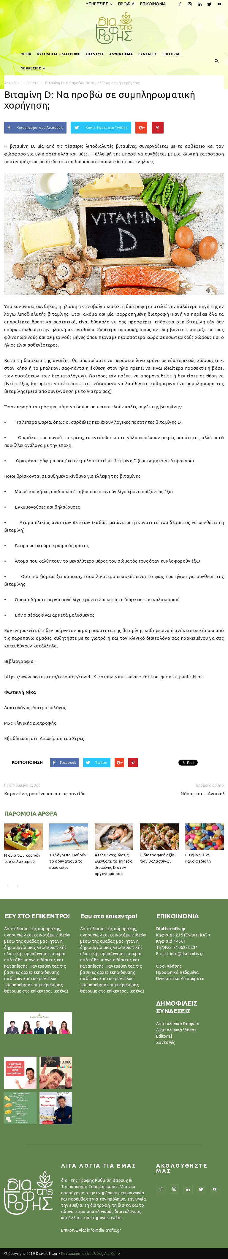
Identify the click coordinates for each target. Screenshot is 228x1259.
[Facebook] (179, 4)
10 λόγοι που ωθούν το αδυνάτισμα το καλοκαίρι (67, 861)
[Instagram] (189, 4)
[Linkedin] (199, 4)
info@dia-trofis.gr (104, 1230)
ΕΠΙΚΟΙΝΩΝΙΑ (153, 3)
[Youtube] (219, 4)
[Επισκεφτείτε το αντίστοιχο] (20, 1073)
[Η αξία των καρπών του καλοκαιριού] (23, 836)
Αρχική (10, 83)
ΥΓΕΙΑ (26, 54)
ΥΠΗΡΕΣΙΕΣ (97, 3)
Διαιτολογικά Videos (176, 1030)
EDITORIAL (171, 54)
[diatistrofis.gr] (114, 28)
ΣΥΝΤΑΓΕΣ (147, 54)
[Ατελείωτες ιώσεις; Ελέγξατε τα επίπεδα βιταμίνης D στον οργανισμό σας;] (114, 836)
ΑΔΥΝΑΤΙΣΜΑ (121, 54)
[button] (217, 61)
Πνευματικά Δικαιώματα (180, 978)
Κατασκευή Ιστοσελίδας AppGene (90, 1253)
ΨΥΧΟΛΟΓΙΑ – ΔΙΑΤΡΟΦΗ (58, 54)
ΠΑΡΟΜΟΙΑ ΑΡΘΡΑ (30, 813)
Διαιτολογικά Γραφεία (178, 1023)
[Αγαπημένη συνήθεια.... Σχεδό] (20, 1108)
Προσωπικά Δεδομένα (177, 972)
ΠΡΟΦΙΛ (126, 3)
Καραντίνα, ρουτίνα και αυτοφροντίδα (45, 793)
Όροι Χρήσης (169, 966)
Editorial (164, 1036)
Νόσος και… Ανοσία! (202, 793)
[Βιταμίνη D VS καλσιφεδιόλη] (204, 836)
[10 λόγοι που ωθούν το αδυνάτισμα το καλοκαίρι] (68, 836)
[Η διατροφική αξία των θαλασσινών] (159, 836)
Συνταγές (165, 1042)
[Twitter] (209, 4)
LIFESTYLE (95, 54)
